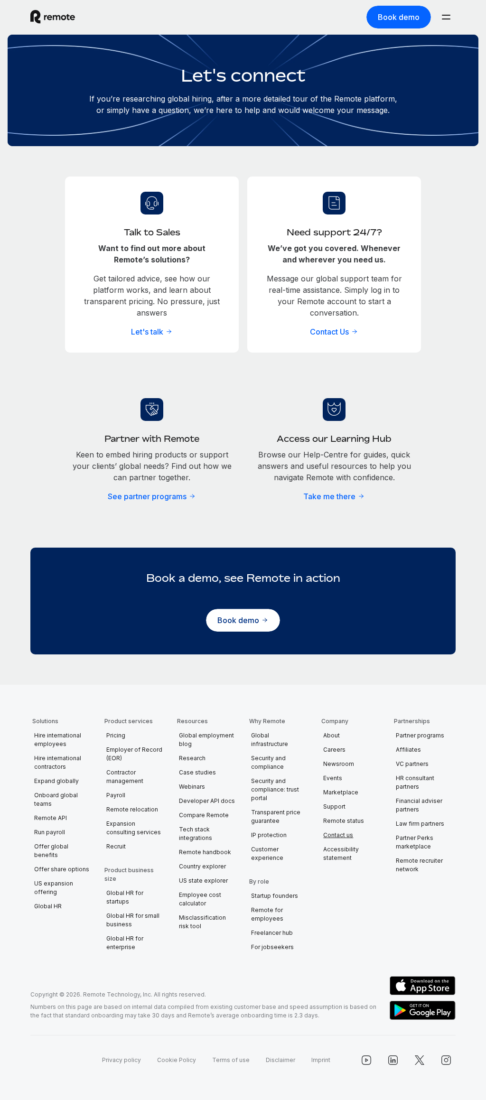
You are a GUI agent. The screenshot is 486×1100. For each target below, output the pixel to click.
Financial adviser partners (419, 805)
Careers (334, 749)
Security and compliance (268, 762)
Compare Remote (204, 815)
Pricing (115, 735)
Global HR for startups (124, 897)
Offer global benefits (51, 850)
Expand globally (56, 780)
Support (334, 806)
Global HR (48, 906)
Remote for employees (267, 914)
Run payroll (49, 832)
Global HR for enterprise (124, 943)
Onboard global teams (56, 799)
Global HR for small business (132, 920)
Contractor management (124, 776)
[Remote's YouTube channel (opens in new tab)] (366, 1060)
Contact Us (329, 331)
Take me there (329, 496)
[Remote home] (52, 17)
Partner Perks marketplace (414, 842)
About (331, 735)
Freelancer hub (272, 932)
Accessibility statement (341, 853)
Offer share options (61, 869)
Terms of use (231, 1059)
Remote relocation (132, 809)
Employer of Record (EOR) (134, 754)
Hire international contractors (57, 762)
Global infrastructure (269, 739)
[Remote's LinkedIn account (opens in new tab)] (392, 1060)
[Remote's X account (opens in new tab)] (419, 1060)
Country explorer (202, 866)
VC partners (412, 763)
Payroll (115, 795)
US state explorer (203, 880)
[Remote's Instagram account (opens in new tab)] (446, 1060)
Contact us (338, 835)
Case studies (197, 772)
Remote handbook (205, 852)
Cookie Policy (176, 1059)
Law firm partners (420, 823)
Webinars (192, 786)
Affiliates (408, 749)
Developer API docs (207, 800)
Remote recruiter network (419, 865)
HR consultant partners (415, 782)
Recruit (116, 846)
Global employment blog (206, 739)
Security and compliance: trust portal (275, 789)
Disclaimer (280, 1059)
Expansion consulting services (133, 828)
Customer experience (267, 853)
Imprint (320, 1059)
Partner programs (420, 735)
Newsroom (338, 763)
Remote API (50, 817)
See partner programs (147, 496)
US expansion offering (53, 887)
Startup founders (274, 895)
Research (192, 758)
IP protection (269, 835)
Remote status (343, 820)
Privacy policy (121, 1059)
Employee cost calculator (200, 899)
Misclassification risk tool (202, 922)
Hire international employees (57, 739)
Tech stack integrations (195, 833)
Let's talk (147, 331)
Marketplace (340, 792)
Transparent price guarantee (275, 816)
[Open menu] (446, 17)
